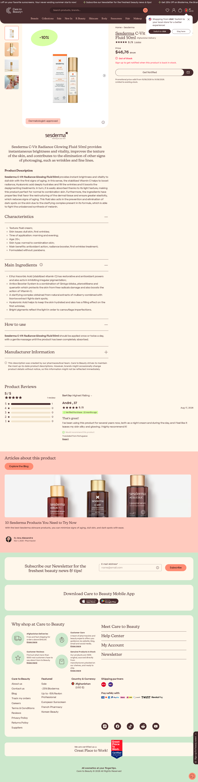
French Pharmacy (51, 707)
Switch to (160, 31)
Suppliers (17, 727)
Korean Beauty (49, 712)
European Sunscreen (53, 702)
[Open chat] (192, 776)
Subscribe (176, 567)
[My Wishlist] (167, 10)
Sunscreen (116, 19)
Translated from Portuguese (75, 436)
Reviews (16, 713)
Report (65, 439)
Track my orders (21, 698)
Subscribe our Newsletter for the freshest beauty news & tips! (119, 2)
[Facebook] (117, 726)
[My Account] (173, 10)
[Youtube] (155, 726)
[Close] (194, 731)
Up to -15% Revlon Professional (51, 695)
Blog (14, 693)
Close (188, 19)
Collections (48, 19)
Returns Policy (20, 723)
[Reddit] (143, 726)
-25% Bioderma (50, 688)
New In (68, 19)
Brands (34, 19)
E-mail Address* (109, 564)
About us (17, 684)
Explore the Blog (19, 466)
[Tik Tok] (130, 726)
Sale (59, 19)
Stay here (181, 31)
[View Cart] (180, 10)
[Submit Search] (145, 10)
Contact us (18, 688)
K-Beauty (80, 19)
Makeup (137, 19)
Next (104, 75)
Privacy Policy (20, 718)
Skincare (93, 19)
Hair (127, 19)
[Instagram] (104, 726)
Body (104, 19)
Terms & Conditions (23, 708)
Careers (16, 703)
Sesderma (124, 33)
